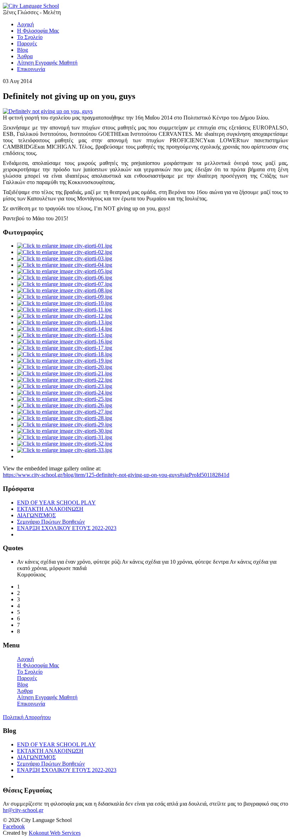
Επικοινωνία (31, 704)
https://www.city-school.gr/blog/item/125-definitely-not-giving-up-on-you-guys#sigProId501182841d (116, 475)
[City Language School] (31, 6)
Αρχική (25, 659)
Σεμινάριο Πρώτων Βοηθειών (51, 522)
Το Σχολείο (30, 672)
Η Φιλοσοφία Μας (38, 665)
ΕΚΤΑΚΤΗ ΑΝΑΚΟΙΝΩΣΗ (50, 509)
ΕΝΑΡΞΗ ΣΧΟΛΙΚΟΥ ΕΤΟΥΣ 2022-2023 (66, 528)
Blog (22, 684)
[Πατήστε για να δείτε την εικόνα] (48, 111)
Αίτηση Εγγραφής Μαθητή (47, 697)
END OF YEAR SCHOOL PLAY (56, 502)
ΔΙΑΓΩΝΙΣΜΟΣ (36, 515)
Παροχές (27, 678)
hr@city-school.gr (23, 810)
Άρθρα (25, 691)
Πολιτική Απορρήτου (27, 717)
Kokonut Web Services (55, 833)
